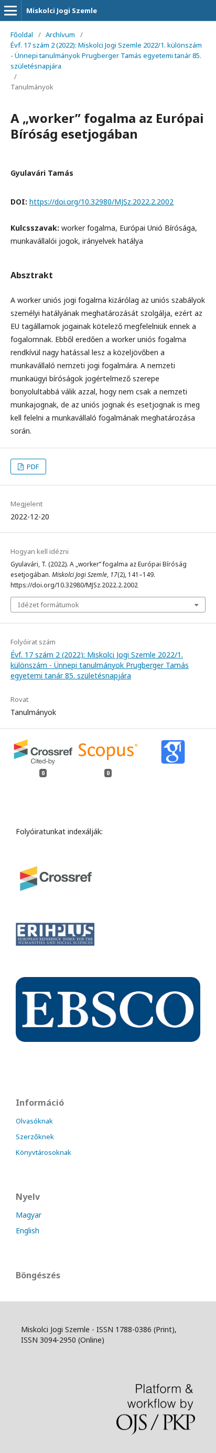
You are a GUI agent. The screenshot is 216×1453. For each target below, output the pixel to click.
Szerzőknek (35, 1136)
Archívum (60, 34)
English (27, 1230)
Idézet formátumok (48, 604)
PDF (32, 466)
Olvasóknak (34, 1121)
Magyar (28, 1215)
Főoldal (21, 34)
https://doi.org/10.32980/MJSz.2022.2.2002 (101, 202)
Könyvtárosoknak (43, 1152)
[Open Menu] (10, 10)
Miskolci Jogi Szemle (61, 10)
